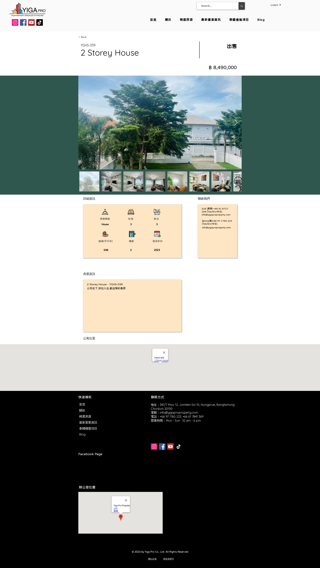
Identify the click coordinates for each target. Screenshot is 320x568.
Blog (82, 434)
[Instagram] (15, 22)
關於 (82, 410)
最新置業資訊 (88, 422)
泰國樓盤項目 (88, 428)
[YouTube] (31, 22)
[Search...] (241, 6)
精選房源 (85, 416)
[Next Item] (236, 122)
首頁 (82, 404)
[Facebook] (23, 22)
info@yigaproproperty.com (216, 214)
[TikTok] (39, 22)
